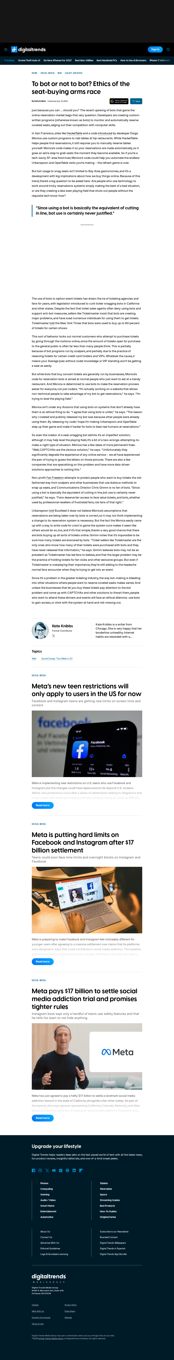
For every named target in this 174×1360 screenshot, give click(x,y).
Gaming (44, 1194)
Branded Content (109, 1237)
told (52, 323)
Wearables (106, 1189)
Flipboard (81, 1170)
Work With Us (38, 1311)
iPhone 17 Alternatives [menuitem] (161, 60)
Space (103, 1194)
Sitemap (68, 1317)
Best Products (107, 1206)
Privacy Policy (71, 1305)
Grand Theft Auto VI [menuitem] (29, 60)
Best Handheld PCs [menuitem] (107, 60)
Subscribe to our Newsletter (114, 1231)
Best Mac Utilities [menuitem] (84, 60)
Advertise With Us (49, 1242)
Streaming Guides (110, 1200)
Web (34, 658)
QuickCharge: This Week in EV (57, 658)
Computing (46, 1189)
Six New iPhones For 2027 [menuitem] (58, 60)
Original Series (108, 1217)
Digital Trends (22, 54)
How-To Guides (108, 1211)
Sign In (155, 49)
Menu (6, 49)
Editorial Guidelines (50, 1248)
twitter (53, 635)
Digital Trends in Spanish (112, 1248)
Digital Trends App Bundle (113, 1254)
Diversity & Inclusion (41, 1317)
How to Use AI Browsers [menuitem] (133, 60)
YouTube (54, 1170)
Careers (35, 1305)
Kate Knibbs (40, 101)
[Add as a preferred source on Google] (119, 101)
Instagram (40, 1170)
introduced (105, 133)
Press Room (70, 1311)
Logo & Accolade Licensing (54, 1254)
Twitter (47, 1170)
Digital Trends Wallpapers (113, 1242)
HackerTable (74, 133)
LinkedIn (74, 1170)
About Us (45, 1231)
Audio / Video (48, 1200)
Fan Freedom (55, 477)
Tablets (104, 1183)
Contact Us (46, 1237)
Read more (43, 805)
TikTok (60, 1170)
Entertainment (48, 1211)
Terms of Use (38, 1323)
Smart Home (47, 1206)
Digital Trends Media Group (50, 1338)
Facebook (33, 1170)
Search (168, 49)
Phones (44, 1183)
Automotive (46, 1217)
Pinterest (67, 1170)
